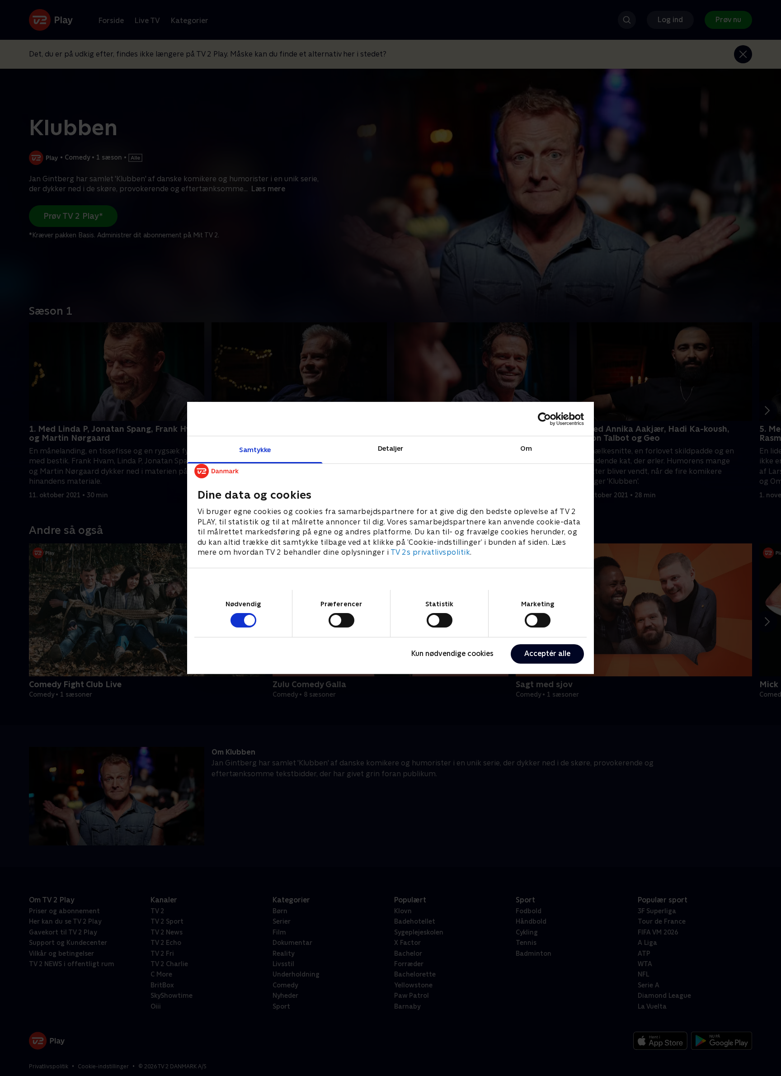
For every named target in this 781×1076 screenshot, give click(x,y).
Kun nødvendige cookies (452, 653)
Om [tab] (526, 448)
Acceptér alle (547, 653)
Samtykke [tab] (255, 449)
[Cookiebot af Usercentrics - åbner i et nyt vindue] (544, 418)
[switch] (341, 620)
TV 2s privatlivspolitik (430, 552)
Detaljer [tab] (391, 448)
